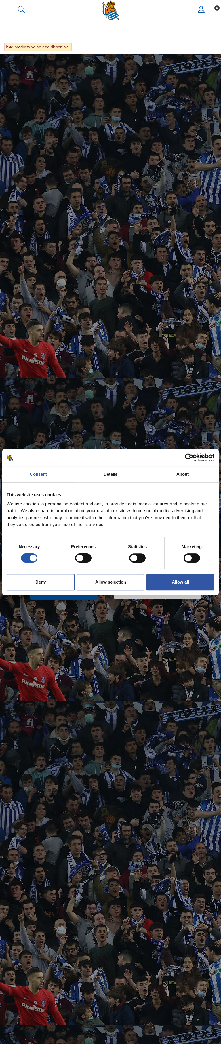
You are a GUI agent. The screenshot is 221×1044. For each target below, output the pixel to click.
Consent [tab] (38, 474)
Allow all (180, 582)
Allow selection (110, 582)
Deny (40, 582)
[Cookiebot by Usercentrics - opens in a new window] (189, 457)
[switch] (83, 558)
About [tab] (182, 474)
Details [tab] (111, 474)
